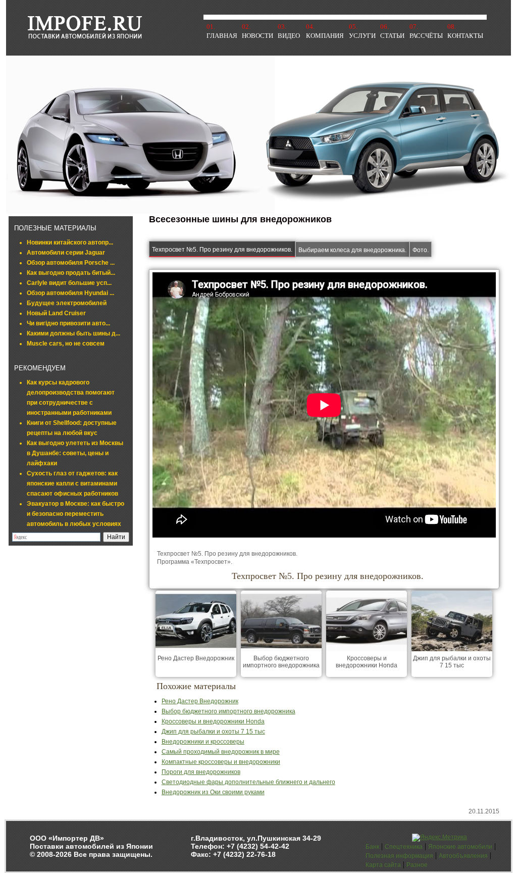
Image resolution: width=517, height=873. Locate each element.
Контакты (465, 35)
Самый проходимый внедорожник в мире (221, 751)
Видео (289, 35)
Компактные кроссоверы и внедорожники (221, 761)
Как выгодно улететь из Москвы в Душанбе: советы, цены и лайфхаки (75, 453)
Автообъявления (463, 855)
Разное (417, 864)
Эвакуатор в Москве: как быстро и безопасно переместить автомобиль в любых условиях (75, 513)
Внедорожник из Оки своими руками (213, 792)
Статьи (392, 35)
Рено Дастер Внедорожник (196, 658)
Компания (325, 35)
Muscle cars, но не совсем (66, 343)
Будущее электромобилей (67, 303)
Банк (372, 846)
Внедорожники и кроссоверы (203, 741)
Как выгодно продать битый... (71, 272)
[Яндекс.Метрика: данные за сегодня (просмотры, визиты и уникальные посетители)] (439, 838)
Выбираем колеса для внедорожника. (352, 250)
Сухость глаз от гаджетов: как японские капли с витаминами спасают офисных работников (72, 483)
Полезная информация (399, 855)
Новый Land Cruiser (56, 313)
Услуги (362, 35)
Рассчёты (426, 35)
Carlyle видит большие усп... (69, 282)
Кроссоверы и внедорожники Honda (366, 662)
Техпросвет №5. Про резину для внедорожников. (222, 249)
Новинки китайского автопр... (70, 242)
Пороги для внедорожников (201, 771)
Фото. (420, 250)
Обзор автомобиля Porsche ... (71, 262)
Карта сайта (383, 864)
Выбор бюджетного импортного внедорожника (281, 662)
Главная (221, 35)
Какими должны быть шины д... (73, 333)
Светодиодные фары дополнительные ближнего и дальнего (248, 782)
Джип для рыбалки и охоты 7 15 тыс (452, 662)
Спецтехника (404, 846)
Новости (257, 35)
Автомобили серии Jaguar (66, 252)
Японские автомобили (460, 846)
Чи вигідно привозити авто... (68, 323)
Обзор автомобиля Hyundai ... (70, 293)
